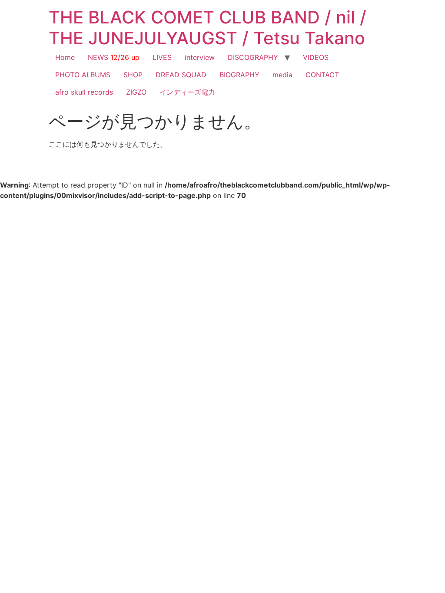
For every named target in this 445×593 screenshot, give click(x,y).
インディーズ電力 (187, 92)
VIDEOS (316, 57)
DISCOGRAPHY (253, 57)
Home (65, 57)
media (282, 74)
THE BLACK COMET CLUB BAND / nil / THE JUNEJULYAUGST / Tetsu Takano (207, 28)
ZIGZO (136, 92)
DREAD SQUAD (181, 74)
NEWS (113, 57)
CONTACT (322, 74)
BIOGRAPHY (239, 74)
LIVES (162, 57)
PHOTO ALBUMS (82, 74)
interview (200, 57)
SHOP (133, 74)
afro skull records (84, 92)
